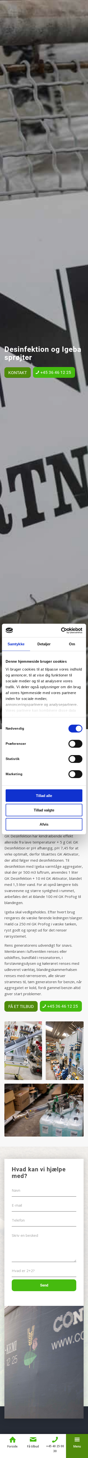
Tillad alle (44, 796)
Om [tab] (72, 644)
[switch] (75, 744)
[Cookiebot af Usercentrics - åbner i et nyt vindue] (62, 630)
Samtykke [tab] (16, 644)
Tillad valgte (44, 810)
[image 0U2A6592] (66, 1052)
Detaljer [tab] (44, 644)
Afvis (44, 824)
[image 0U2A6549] (25, 1052)
